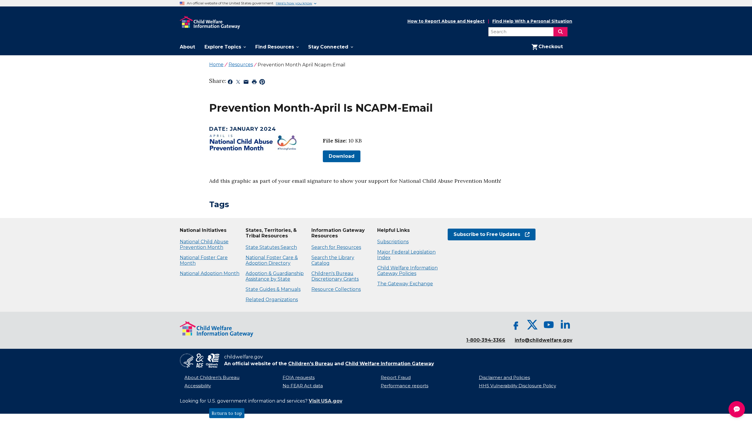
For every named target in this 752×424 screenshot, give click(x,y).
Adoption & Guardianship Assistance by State (275, 276)
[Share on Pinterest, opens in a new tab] (262, 83)
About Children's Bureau (211, 377)
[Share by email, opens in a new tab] (246, 83)
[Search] (560, 31)
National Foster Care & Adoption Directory (272, 260)
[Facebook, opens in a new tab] (516, 325)
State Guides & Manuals (273, 289)
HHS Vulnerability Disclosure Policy (517, 385)
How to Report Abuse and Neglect (446, 21)
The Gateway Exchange (405, 283)
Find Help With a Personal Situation (532, 21)
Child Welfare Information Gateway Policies (407, 270)
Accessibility (197, 385)
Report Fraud (396, 377)
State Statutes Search (271, 247)
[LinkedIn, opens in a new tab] (565, 325)
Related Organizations (272, 299)
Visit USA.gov (325, 401)
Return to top (227, 413)
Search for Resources (336, 247)
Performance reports (404, 385)
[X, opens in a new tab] (532, 325)
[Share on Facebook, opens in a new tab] (230, 83)
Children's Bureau (310, 363)
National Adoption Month (209, 273)
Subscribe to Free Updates (484, 234)
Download (339, 156)
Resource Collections (336, 289)
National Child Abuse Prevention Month (204, 244)
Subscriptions (393, 241)
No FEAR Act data (303, 385)
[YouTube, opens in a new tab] (549, 325)
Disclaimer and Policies (504, 377)
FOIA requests (299, 377)
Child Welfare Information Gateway (389, 363)
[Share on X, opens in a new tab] (238, 83)
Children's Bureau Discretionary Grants (335, 276)
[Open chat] (736, 409)
